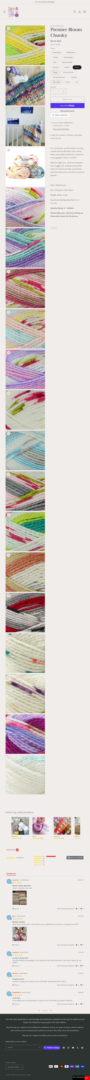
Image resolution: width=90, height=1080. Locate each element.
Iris (78, 82)
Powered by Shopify (25, 1075)
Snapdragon (69, 57)
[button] (4, 11)
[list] (47, 898)
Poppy (55, 72)
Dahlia (68, 67)
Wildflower (72, 53)
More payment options (67, 111)
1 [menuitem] (43, 1011)
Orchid (56, 57)
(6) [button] (43, 856)
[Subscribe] (39, 1047)
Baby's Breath (68, 62)
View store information (61, 129)
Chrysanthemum (60, 77)
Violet (69, 82)
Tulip (56, 62)
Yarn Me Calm (15, 1075)
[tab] (11, 874)
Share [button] (55, 228)
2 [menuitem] (46, 1011)
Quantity (53, 87)
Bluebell (57, 67)
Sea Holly (56, 82)
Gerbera (75, 77)
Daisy (77, 67)
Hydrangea (58, 53)
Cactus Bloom (69, 72)
